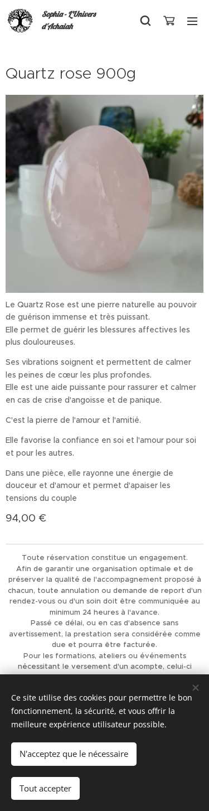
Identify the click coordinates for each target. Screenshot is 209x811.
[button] (145, 21)
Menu (192, 20)
